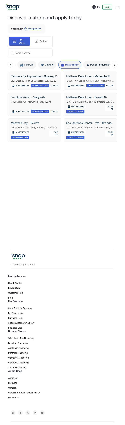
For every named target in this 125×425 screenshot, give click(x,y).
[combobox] (29, 52)
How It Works (14, 283)
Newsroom (13, 397)
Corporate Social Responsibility (24, 392)
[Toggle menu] (117, 7)
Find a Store (14, 288)
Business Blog (15, 328)
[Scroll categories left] (10, 65)
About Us (12, 378)
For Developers (15, 313)
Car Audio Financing (18, 362)
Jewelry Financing (17, 367)
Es (98, 7)
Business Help (15, 318)
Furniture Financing (18, 343)
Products (12, 383)
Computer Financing (18, 358)
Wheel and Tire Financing (21, 338)
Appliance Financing (18, 348)
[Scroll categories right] (114, 65)
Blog (10, 298)
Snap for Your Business (20, 308)
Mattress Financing (18, 353)
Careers (12, 388)
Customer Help (15, 293)
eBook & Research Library (21, 323)
